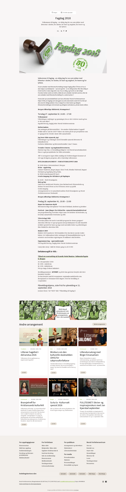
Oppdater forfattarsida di (50, 450)
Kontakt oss (90, 448)
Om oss (89, 445)
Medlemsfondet (24, 458)
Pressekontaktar (69, 457)
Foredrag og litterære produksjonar (26, 454)
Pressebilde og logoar (71, 465)
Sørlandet (63, 474)
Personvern (90, 463)
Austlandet (72, 474)
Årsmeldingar (91, 453)
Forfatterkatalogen (25, 450)
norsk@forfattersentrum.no (67, 481)
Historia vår (90, 456)
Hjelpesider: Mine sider (49, 448)
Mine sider (45, 445)
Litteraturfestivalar (48, 466)
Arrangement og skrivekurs (73, 445)
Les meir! (24, 372)
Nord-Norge (102, 474)
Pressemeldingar (69, 462)
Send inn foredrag (47, 453)
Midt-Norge (92, 474)
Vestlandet (82, 474)
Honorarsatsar (24, 445)
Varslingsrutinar (47, 463)
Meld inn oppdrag (25, 448)
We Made (77, 490)
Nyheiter (67, 460)
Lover (88, 458)
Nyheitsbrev (68, 448)
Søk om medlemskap (48, 456)
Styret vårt (90, 450)
